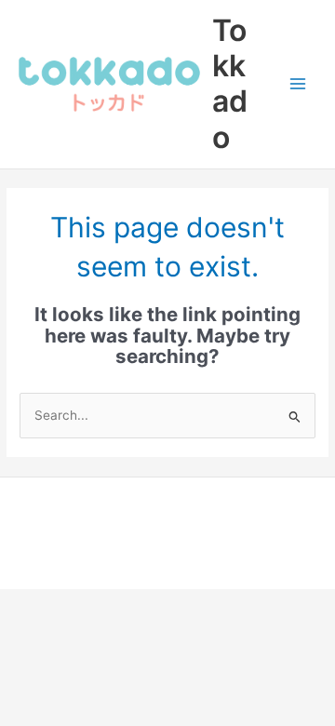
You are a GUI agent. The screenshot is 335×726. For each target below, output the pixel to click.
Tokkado (230, 83)
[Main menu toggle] (298, 84)
